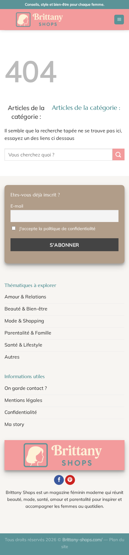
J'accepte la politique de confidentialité (57, 228)
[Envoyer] (118, 154)
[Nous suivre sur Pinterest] (70, 480)
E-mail (16, 206)
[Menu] (119, 20)
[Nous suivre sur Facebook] (59, 480)
